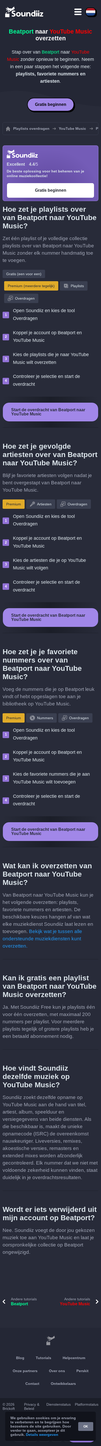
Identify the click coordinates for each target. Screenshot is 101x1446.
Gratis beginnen (50, 104)
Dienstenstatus (58, 1404)
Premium (13, 504)
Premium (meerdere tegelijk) (31, 286)
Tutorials (43, 1358)
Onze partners (25, 1371)
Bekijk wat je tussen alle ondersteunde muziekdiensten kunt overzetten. (42, 939)
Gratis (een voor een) (23, 274)
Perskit (82, 1371)
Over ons (57, 1371)
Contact (32, 1383)
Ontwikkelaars (63, 1383)
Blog (20, 1358)
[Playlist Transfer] (24, 11)
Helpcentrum (74, 1358)
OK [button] (85, 1426)
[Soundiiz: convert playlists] (50, 1340)
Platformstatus (86, 1404)
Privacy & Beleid (31, 1406)
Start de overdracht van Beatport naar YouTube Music (48, 412)
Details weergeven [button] (42, 1434)
